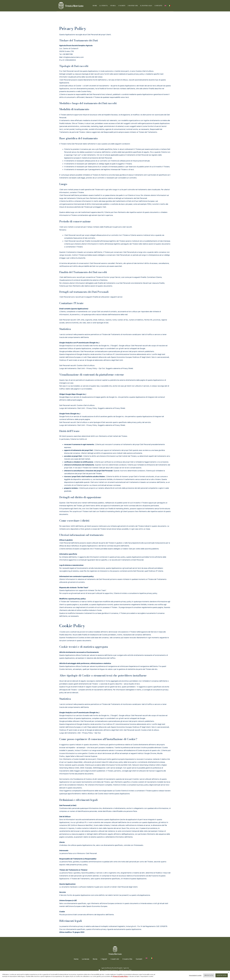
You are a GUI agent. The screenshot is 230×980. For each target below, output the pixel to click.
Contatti (158, 6)
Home (95, 6)
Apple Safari (70, 756)
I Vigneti (121, 6)
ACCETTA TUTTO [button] (221, 975)
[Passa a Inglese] (165, 5)
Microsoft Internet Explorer (87, 756)
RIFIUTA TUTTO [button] (209, 975)
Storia (113, 6)
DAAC (82, 768)
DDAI (95, 768)
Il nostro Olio (146, 6)
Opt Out (102, 368)
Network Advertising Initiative (143, 765)
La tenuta (103, 6)
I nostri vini (133, 6)
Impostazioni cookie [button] (195, 975)
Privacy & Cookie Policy (120, 976)
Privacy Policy (92, 368)
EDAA (125, 765)
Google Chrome (150, 753)
